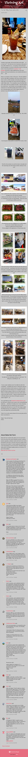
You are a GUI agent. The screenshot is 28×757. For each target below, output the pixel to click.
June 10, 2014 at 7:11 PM (11, 728)
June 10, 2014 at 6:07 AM (11, 547)
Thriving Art (14, 3)
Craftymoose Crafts (10, 623)
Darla (7, 524)
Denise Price (9, 703)
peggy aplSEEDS (9, 732)
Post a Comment (6, 746)
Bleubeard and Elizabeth (11, 459)
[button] (26, 11)
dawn (7, 686)
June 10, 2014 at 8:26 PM (11, 743)
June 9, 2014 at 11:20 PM (11, 499)
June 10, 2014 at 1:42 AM (11, 520)
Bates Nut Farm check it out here (8, 450)
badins (17, 754)
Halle (7, 675)
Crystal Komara (9, 610)
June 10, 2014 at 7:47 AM (11, 592)
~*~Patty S (8, 564)
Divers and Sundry (10, 537)
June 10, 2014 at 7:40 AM (11, 577)
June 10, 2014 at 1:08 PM (11, 671)
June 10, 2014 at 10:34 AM (11, 658)
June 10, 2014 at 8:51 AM (11, 619)
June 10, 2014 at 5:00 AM (11, 534)
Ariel (7, 643)
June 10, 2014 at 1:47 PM (11, 682)
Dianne (7, 581)
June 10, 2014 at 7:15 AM (11, 560)
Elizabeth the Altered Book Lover (18, 400)
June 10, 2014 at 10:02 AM (11, 639)
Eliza (7, 503)
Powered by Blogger (14, 751)
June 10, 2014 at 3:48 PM (11, 699)
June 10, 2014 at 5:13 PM (11, 714)
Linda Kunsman (9, 551)
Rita (7, 718)
